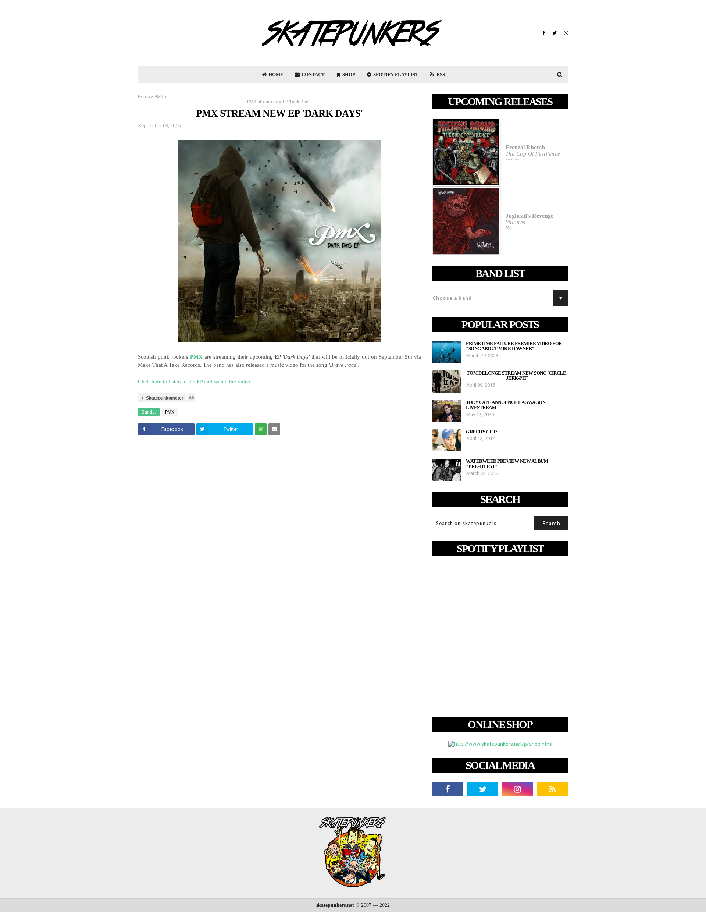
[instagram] (565, 33)
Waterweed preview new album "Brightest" (507, 464)
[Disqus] (279, 544)
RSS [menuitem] (440, 74)
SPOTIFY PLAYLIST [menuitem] (395, 74)
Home (144, 96)
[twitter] (554, 33)
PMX (159, 96)
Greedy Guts (482, 431)
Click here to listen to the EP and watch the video (194, 381)
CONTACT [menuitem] (312, 74)
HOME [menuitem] (275, 74)
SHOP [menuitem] (348, 74)
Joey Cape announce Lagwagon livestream (505, 405)
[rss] (552, 789)
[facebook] (544, 33)
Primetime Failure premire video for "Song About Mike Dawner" (514, 346)
